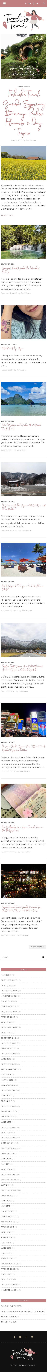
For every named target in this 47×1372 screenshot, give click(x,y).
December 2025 (9, 980)
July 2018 (6, 1075)
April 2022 (6, 1033)
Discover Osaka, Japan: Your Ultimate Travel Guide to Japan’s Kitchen (23, 748)
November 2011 (8, 1222)
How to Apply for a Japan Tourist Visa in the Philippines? (22, 828)
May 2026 (6, 975)
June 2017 (6, 1096)
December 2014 (9, 1138)
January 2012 (8, 1216)
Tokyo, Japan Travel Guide (24, 73)
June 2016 (6, 1122)
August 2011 (7, 1227)
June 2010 (6, 1248)
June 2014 (6, 1159)
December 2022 (9, 1027)
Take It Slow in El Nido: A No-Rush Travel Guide (21, 426)
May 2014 (5, 1164)
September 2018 (9, 1069)
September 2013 (9, 1180)
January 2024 (8, 1006)
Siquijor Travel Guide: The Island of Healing (20, 269)
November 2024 (9, 996)
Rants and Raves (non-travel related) (23, 1311)
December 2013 (9, 1174)
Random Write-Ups (11, 1306)
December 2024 (9, 991)
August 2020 (8, 1048)
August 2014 (7, 1153)
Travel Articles (8, 344)
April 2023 (6, 1022)
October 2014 (8, 1143)
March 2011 (7, 1237)
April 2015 (6, 1132)
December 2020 (9, 1043)
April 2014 (6, 1169)
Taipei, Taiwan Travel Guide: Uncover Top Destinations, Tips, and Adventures (21, 908)
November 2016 (9, 1111)
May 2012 (5, 1206)
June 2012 (6, 1201)
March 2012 (7, 1211)
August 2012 (7, 1195)
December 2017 (9, 1090)
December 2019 (9, 1054)
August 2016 (7, 1117)
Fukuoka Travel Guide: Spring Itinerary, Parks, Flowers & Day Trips (24, 112)
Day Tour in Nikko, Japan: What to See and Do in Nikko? (24, 507)
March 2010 (7, 1258)
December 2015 (9, 1127)
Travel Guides (23, 86)
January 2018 (8, 1085)
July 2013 (6, 1185)
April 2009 (7, 1279)
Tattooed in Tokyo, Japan (13, 348)
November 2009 (9, 1264)
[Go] (44, 3)
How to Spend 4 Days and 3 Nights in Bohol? (23, 587)
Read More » (7, 215)
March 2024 (7, 1001)
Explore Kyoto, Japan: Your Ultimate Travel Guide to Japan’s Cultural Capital (22, 667)
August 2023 (8, 1017)
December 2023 (9, 1012)
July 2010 (6, 1243)
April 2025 (6, 985)
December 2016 (9, 1106)
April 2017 (6, 1101)
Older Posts (36, 947)
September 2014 (9, 1148)
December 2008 (9, 1285)
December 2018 (9, 1064)
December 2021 (9, 1038)
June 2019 (6, 1059)
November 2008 (9, 1290)
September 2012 (9, 1190)
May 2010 (5, 1253)
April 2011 (6, 1232)
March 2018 (7, 1080)
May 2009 (6, 1274)
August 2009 (8, 1269)
